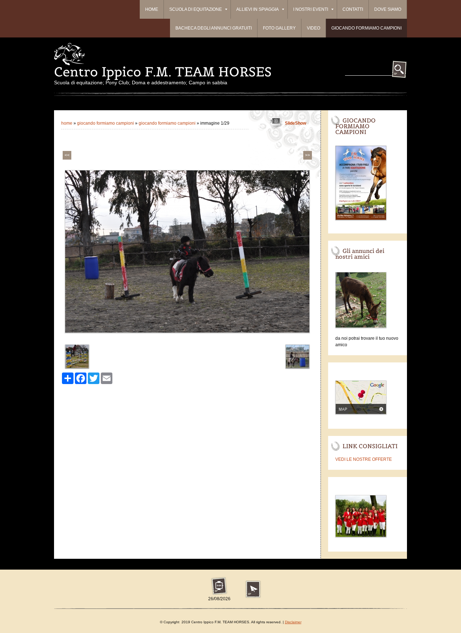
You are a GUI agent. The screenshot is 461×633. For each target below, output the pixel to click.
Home (151, 9)
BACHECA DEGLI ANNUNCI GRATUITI (213, 28)
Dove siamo (387, 9)
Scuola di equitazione (195, 9)
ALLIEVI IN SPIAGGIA (257, 9)
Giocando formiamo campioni (366, 28)
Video (313, 28)
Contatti (353, 9)
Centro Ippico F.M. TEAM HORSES (163, 71)
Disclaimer (293, 622)
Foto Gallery (279, 28)
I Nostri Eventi (310, 9)
